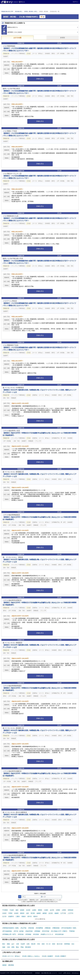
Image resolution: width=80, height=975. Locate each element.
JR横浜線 (47, 928)
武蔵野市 (11, 916)
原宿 (43, 944)
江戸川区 (63, 913)
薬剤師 (4, 965)
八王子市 (70, 913)
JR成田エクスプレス (47, 934)
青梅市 (24, 916)
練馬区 (45, 913)
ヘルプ (60, 973)
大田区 (64, 910)
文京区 (28, 910)
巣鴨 (13, 947)
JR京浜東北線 (59, 934)
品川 (13, 944)
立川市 (4, 916)
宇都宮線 (72, 931)
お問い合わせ (66, 973)
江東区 (46, 910)
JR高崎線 (28, 934)
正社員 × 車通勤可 (60, 956)
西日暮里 (28, 947)
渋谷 (38, 944)
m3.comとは (75, 973)
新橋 (8, 944)
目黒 (28, 944)
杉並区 (16, 913)
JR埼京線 (21, 934)
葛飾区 (57, 913)
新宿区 (22, 910)
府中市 (30, 916)
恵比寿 (33, 944)
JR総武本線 (28, 931)
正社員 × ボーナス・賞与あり (11, 956)
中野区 (10, 913)
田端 (22, 947)
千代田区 (5, 910)
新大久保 (59, 944)
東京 (3, 944)
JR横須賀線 (55, 928)
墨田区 (40, 910)
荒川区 (33, 913)
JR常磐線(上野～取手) (9, 934)
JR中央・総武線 (19, 931)
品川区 (52, 910)
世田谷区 (70, 910)
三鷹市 (18, 916)
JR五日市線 (45, 931)
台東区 (34, 910)
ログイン (75, 2)
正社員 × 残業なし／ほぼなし (31, 956)
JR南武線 (31, 928)
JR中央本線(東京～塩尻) (68, 928)
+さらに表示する (40, 919)
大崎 (17, 944)
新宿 (53, 944)
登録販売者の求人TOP (7, 11)
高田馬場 (67, 944)
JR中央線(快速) (7, 931)
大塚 (8, 947)
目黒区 (58, 910)
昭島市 (35, 916)
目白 (73, 944)
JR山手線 (23, 928)
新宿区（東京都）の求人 (30, 11)
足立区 (51, 913)
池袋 (3, 947)
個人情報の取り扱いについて (49, 973)
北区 (27, 913)
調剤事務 (11, 965)
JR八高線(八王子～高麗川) (59, 931)
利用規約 (37, 973)
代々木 (48, 944)
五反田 (23, 944)
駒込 (17, 947)
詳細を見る (40, 79)
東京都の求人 (18, 11)
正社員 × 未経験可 (47, 956)
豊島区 (22, 913)
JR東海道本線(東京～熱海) (10, 928)
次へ (42, 896)
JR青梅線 (37, 931)
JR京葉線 (36, 934)
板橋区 (39, 913)
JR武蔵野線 (39, 928)
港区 (17, 910)
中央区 (12, 910)
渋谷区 (4, 913)
